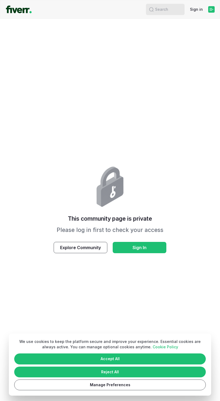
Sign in (196, 9)
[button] (151, 9)
